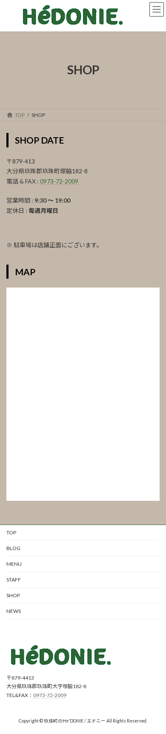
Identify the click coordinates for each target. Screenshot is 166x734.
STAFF (13, 579)
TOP (11, 532)
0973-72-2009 (59, 181)
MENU (14, 564)
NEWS (13, 611)
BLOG (13, 548)
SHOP (13, 595)
